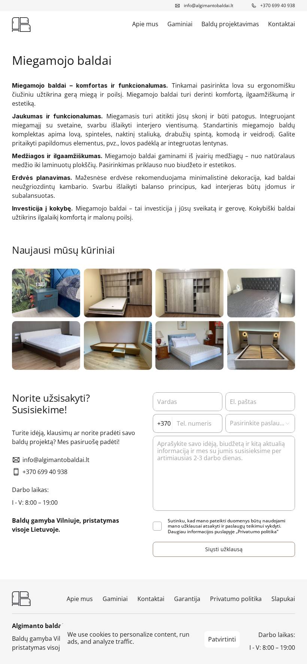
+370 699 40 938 (277, 5)
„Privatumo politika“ (257, 531)
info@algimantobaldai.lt (208, 5)
